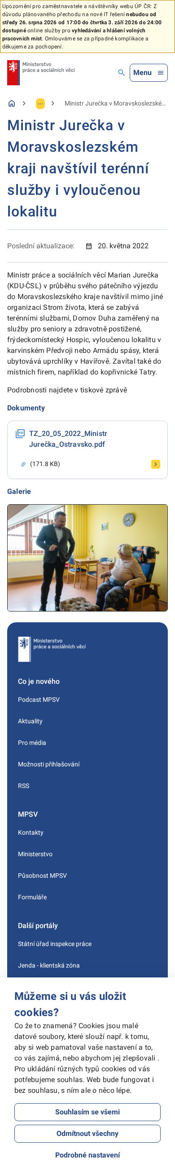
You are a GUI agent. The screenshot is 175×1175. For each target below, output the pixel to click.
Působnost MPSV (42, 875)
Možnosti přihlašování (48, 764)
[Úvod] (11, 103)
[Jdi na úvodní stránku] (41, 72)
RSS (23, 785)
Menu (142, 72)
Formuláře (32, 897)
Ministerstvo (35, 854)
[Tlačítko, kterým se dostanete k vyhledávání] (122, 73)
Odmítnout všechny (87, 1133)
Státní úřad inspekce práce (55, 943)
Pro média (32, 742)
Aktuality (30, 721)
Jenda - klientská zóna (49, 965)
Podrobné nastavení (87, 1155)
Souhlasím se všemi (87, 1112)
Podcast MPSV (39, 699)
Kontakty (31, 832)
